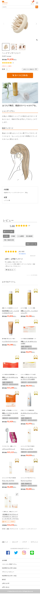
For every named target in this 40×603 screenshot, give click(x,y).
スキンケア (15, 542)
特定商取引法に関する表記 (9, 568)
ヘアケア (24, 542)
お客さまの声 (5, 583)
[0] (32, 2)
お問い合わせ (5, 587)
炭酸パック (5, 542)
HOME (3, 529)
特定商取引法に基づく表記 (9, 575)
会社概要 (4, 560)
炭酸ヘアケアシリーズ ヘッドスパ (15, 529)
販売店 (4, 579)
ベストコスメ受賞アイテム (9, 564)
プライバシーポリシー (8, 572)
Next (36, 23)
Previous (4, 23)
